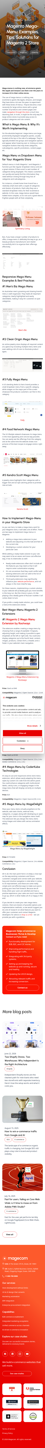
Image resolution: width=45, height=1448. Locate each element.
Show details (32, 726)
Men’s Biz (22, 330)
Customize (21, 741)
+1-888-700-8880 (11, 1276)
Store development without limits (15, 1288)
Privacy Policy (7, 1433)
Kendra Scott (22, 509)
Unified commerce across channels (15, 1325)
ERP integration (8, 1301)
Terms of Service (8, 1429)
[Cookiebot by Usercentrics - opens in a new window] (32, 697)
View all (9, 1234)
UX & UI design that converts (13, 1292)
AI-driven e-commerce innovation (15, 1330)
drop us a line (27, 915)
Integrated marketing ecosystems (15, 1321)
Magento (23, 52)
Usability (35, 52)
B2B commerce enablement (13, 1317)
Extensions (11, 52)
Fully (22, 420)
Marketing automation (11, 1296)
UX (22, 58)
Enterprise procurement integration (16, 1305)
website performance (26, 581)
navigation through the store (18, 112)
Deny (22, 748)
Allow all (22, 733)
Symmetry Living (22, 228)
